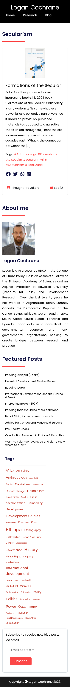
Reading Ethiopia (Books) (22, 375)
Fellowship (13, 537)
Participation (12, 592)
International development (17, 571)
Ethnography (32, 530)
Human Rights (13, 556)
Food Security (32, 537)
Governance (14, 550)
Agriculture (22, 470)
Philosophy (26, 592)
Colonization (12, 497)
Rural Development (14, 618)
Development (15, 509)
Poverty (36, 599)
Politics (11, 599)
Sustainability (12, 623)
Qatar (22, 606)
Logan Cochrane (35, 7)
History (31, 549)
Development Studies (23, 516)
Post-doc (25, 599)
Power (11, 606)
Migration (25, 585)
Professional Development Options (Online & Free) (34, 395)
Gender (9, 543)
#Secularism (14, 165)
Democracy (35, 503)
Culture (33, 497)
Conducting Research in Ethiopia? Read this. (34, 435)
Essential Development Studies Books (30, 381)
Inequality (28, 556)
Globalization (21, 543)
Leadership (26, 580)
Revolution (22, 612)
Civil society (37, 485)
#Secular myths (35, 160)
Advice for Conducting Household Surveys (33, 422)
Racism (33, 606)
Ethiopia (14, 529)
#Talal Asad (34, 165)
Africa (10, 470)
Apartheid (33, 478)
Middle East (12, 586)
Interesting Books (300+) (21, 403)
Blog (48, 15)
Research (30, 15)
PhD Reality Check (17, 429)
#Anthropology (25, 154)
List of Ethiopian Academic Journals (29, 416)
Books (9, 484)
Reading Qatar (15, 387)
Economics (11, 522)
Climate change (15, 491)
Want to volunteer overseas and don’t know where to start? (35, 443)
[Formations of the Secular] (35, 63)
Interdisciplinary (12, 562)
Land (16, 580)
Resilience (10, 613)
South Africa (30, 618)
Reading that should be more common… (32, 410)
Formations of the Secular (33, 85)
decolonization (15, 503)
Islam (9, 580)
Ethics (34, 522)
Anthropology (16, 477)
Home (10, 15)
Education (23, 522)
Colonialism (35, 491)
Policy (37, 592)
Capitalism (22, 484)
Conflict (24, 497)
